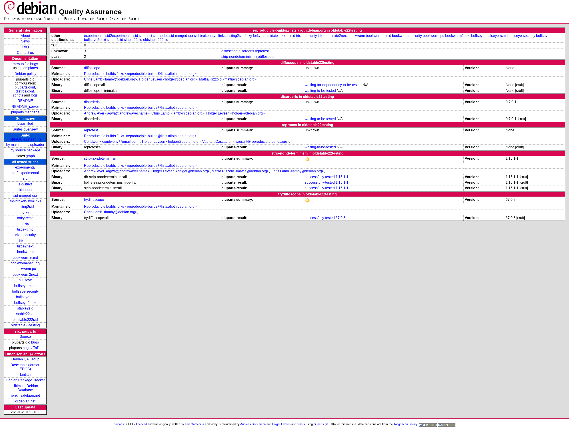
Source (25, 336)
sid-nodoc (25, 190)
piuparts (119, 424)
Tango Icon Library (405, 424)
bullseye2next (25, 303)
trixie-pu (25, 241)
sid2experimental (25, 173)
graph (30, 156)
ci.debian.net (25, 401)
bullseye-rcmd (25, 286)
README (25, 101)
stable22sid (25, 314)
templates (30, 68)
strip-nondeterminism (237, 56)
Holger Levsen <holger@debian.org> (168, 79)
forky (25, 212)
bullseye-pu (25, 297)
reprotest (262, 51)
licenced (141, 424)
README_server (25, 107)
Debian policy (25, 74)
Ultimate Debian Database (25, 388)
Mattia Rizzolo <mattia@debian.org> (227, 79)
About (25, 36)
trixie (25, 223)
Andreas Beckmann (253, 424)
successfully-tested (320, 177)
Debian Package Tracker (25, 380)
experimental (25, 167)
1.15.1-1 (342, 177)
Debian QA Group (25, 359)
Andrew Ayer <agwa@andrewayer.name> (117, 113)
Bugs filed (25, 123)
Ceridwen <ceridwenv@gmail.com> (112, 141)
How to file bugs (25, 64)
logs (34, 95)
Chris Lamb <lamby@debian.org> (110, 79)
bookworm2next (25, 274)
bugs (35, 342)
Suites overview (25, 129)
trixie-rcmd (25, 229)
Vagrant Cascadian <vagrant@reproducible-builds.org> (245, 141)
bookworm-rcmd (25, 257)
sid (25, 178)
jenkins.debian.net (25, 395)
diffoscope (229, 51)
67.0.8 (340, 218)
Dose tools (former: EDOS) (25, 367)
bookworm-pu (25, 269)
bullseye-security (25, 291)
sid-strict (25, 184)
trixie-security (25, 235)
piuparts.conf (25, 87)
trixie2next (25, 246)
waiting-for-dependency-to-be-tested (333, 85)
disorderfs (246, 51)
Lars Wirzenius (194, 424)
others (301, 424)
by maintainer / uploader (25, 145)
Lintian (25, 374)
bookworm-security (25, 263)
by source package (25, 150)
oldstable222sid (25, 319)
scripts (18, 95)
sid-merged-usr (25, 195)
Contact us (25, 52)
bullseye (25, 280)
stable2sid (25, 308)
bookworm (25, 252)
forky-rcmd (25, 218)
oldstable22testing (25, 139)
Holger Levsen (281, 424)
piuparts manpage (25, 112)
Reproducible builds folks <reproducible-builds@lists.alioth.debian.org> (140, 74)
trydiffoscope (265, 56)
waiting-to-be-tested (320, 90)
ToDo (37, 348)
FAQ (25, 47)
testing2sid (25, 207)
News (25, 41)
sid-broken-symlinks (25, 201)
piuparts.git (321, 424)
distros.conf (25, 91)
